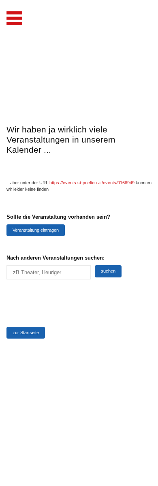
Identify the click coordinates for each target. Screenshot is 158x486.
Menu (14, 18)
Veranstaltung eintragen (36, 230)
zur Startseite (26, 332)
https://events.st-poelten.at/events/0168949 (92, 182)
